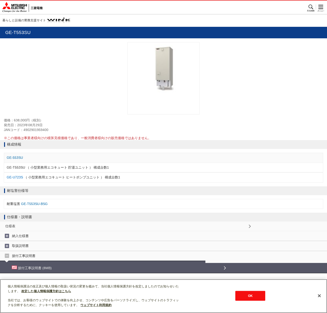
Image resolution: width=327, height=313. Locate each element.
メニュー (321, 7)
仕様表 (10, 226)
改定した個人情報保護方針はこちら (46, 291)
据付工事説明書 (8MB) (34, 268)
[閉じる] (319, 295)
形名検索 (311, 7)
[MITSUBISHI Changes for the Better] (21, 7)
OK (250, 295)
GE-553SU (15, 157)
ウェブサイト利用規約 (96, 305)
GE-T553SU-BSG (34, 204)
